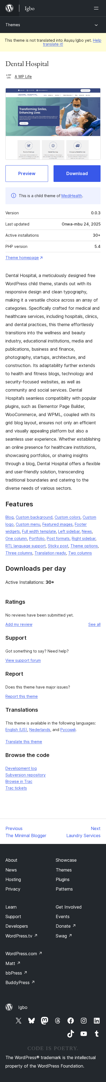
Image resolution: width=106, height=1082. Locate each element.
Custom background (34, 517)
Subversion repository (25, 775)
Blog (9, 517)
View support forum (23, 660)
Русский (68, 729)
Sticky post (58, 545)
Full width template (39, 531)
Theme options (84, 545)
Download (77, 173)
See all (94, 624)
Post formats (58, 538)
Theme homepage (22, 257)
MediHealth (71, 195)
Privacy (12, 889)
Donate (66, 926)
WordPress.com (23, 953)
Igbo (22, 1007)
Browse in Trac (18, 781)
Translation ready (50, 553)
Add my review (18, 624)
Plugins (63, 879)
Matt (13, 963)
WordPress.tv (21, 936)
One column (16, 538)
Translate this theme (23, 741)
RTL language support (25, 545)
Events (63, 916)
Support (13, 916)
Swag (64, 936)
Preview (26, 173)
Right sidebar (83, 538)
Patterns (64, 889)
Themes (12, 24)
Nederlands (39, 729)
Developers (16, 926)
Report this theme (21, 696)
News (87, 531)
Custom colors (67, 517)
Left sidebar (69, 531)
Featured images (57, 524)
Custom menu (28, 524)
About (11, 860)
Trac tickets (16, 788)
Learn (11, 907)
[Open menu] (97, 8)
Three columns (18, 553)
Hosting (13, 879)
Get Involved (69, 907)
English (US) (16, 729)
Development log (21, 768)
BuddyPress (20, 982)
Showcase (66, 860)
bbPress (16, 973)
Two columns (80, 553)
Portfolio (37, 538)
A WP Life (23, 76)
